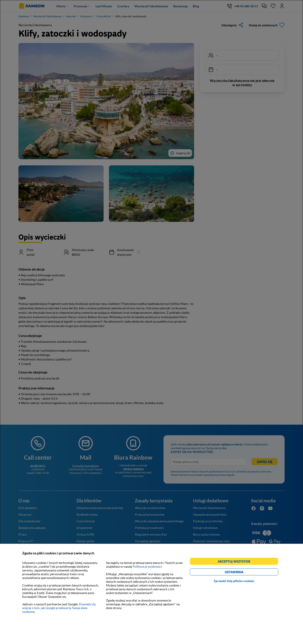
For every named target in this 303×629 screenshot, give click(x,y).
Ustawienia (242, 572)
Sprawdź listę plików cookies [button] (234, 581)
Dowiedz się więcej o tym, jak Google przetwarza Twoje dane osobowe (59, 608)
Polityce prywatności (147, 566)
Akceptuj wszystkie (236, 562)
